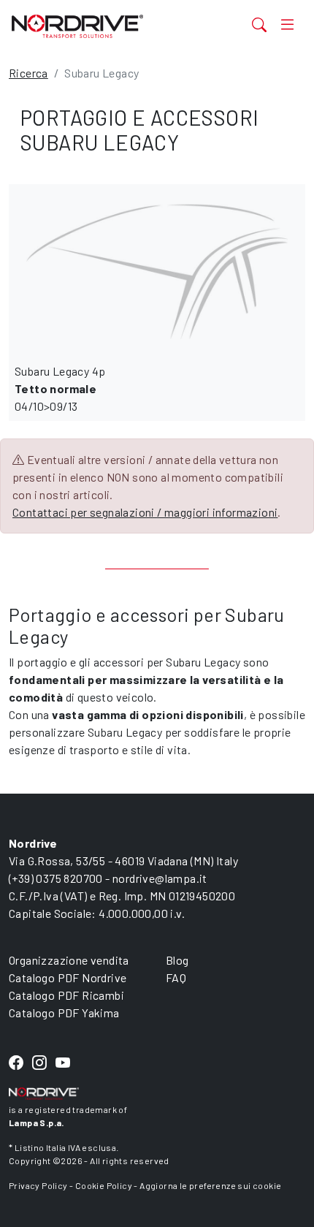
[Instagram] (39, 1063)
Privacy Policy (38, 1185)
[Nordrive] (106, 26)
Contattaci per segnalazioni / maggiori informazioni (144, 512)
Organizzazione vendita (69, 960)
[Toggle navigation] (287, 24)
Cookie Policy (103, 1185)
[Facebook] (16, 1063)
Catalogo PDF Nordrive (67, 977)
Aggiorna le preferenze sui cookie (210, 1185)
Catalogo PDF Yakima (64, 1012)
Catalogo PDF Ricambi (66, 995)
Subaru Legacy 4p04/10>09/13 (60, 388)
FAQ (176, 977)
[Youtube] (62, 1063)
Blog (177, 960)
